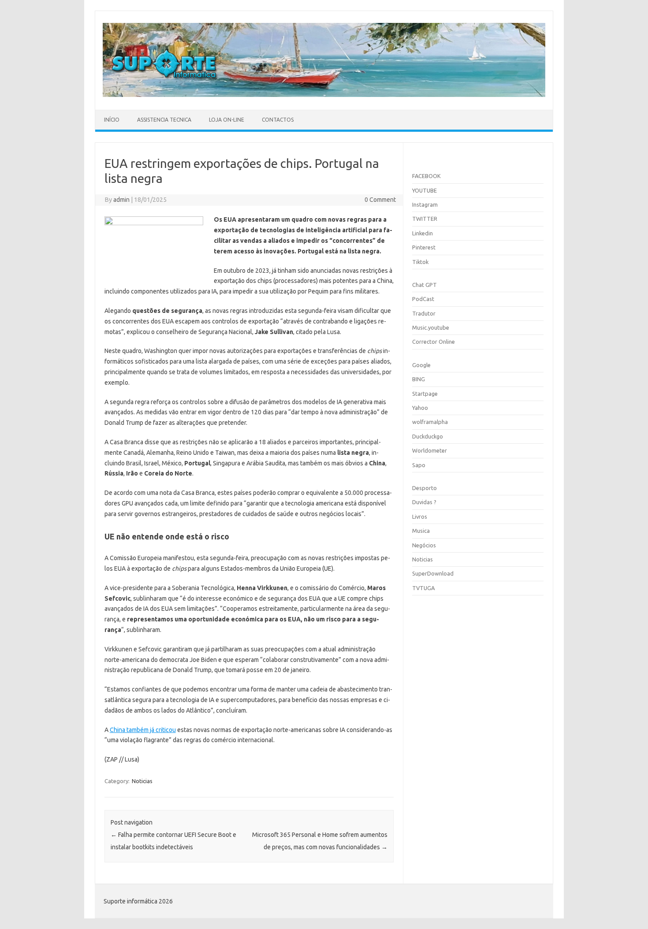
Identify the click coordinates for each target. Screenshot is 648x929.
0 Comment (380, 199)
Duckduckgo (427, 436)
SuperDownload (433, 573)
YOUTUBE (424, 190)
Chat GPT (424, 285)
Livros (419, 516)
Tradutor (424, 313)
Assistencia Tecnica (164, 120)
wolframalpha (430, 422)
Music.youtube (430, 327)
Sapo (418, 465)
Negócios (424, 545)
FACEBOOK (426, 176)
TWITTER (424, 219)
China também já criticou (143, 729)
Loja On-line (226, 120)
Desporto (424, 488)
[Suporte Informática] (324, 94)
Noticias (142, 781)
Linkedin (422, 233)
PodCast (423, 299)
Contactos (278, 120)
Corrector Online (433, 341)
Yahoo (420, 408)
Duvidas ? (424, 502)
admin (121, 199)
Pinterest (424, 247)
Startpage (425, 393)
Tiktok (420, 262)
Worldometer (429, 450)
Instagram (425, 204)
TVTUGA (423, 588)
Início (111, 120)
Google (421, 365)
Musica (421, 531)
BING (418, 379)
